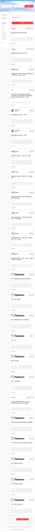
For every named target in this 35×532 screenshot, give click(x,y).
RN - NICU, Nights (16, 299)
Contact (9, 526)
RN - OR (13, 340)
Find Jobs (29, 6)
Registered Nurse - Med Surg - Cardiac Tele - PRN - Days (22, 238)
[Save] (32, 43)
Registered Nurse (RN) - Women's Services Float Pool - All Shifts (20, 402)
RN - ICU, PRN (15, 360)
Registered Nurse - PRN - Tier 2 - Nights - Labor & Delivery (22, 259)
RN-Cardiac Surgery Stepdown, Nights (21, 422)
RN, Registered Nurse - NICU (19, 114)
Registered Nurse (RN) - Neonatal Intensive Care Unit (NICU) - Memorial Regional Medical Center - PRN (21, 95)
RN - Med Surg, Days (17, 504)
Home (6, 526)
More (2, 42)
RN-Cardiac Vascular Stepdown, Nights (22, 442)
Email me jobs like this (15, 17)
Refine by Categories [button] (4, 23)
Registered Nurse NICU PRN (19, 32)
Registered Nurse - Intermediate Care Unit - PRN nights (21, 217)
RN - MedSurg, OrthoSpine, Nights (20, 278)
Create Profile (24, 526)
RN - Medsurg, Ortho (17, 463)
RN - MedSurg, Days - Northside (20, 319)
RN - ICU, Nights (15, 381)
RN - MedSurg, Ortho (17, 483)
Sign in (29, 526)
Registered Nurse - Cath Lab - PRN (20, 155)
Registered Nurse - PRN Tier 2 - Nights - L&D (22, 176)
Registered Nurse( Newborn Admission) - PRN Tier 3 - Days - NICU (22, 74)
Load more (22, 519)
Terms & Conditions (14, 526)
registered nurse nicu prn (4, 18)
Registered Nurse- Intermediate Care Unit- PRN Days (21, 197)
